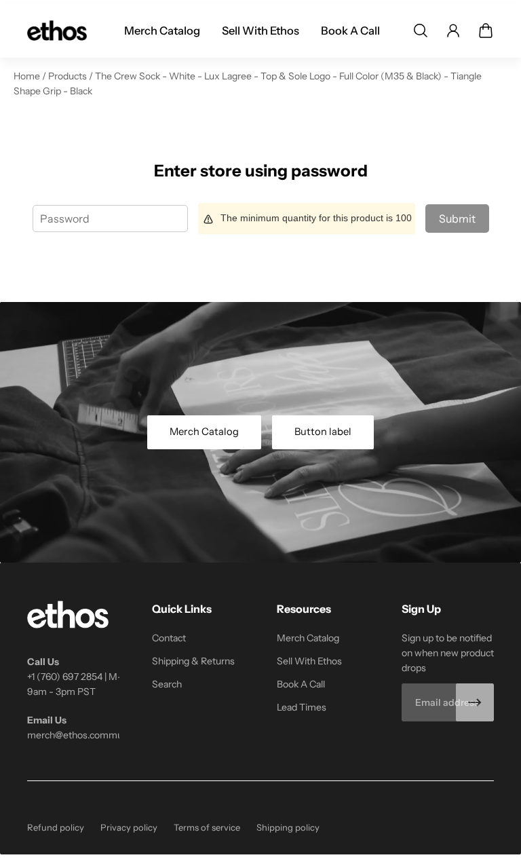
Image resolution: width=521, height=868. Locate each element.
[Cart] (485, 30)
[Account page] (453, 30)
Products (68, 76)
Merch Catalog (204, 432)
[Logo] (57, 30)
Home (28, 76)
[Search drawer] (420, 30)
